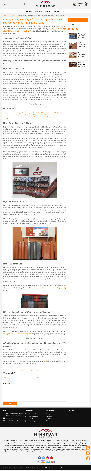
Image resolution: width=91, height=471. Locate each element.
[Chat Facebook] (88, 453)
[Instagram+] (47, 458)
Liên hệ (48, 421)
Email (37, 377)
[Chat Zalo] (88, 458)
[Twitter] (43, 458)
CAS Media (59, 467)
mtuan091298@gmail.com (13, 421)
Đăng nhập (80, 3)
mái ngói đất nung (33, 370)
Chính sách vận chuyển (31, 416)
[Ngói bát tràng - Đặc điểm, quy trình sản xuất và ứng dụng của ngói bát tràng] (73, 64)
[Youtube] (51, 458)
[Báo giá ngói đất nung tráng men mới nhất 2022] (73, 36)
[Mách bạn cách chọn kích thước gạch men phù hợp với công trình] (73, 55)
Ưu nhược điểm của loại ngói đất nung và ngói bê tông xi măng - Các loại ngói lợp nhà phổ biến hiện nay (34, 113)
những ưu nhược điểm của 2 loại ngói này (17, 334)
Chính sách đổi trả (30, 418)
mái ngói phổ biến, (22, 370)
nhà (45, 361)
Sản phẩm (49, 418)
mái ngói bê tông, (12, 370)
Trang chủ (49, 414)
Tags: (5, 370)
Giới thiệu (49, 416)
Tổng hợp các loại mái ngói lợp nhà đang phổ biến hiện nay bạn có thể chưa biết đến (29, 114)
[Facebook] (39, 458)
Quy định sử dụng (30, 421)
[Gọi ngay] (88, 448)
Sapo (45, 467)
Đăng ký (79, 5)
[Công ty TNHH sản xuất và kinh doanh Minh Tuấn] (45, 4)
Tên (4, 377)
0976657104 (9, 418)
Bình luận (6, 383)
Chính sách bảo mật (30, 414)
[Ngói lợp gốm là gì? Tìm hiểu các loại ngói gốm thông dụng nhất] (73, 45)
